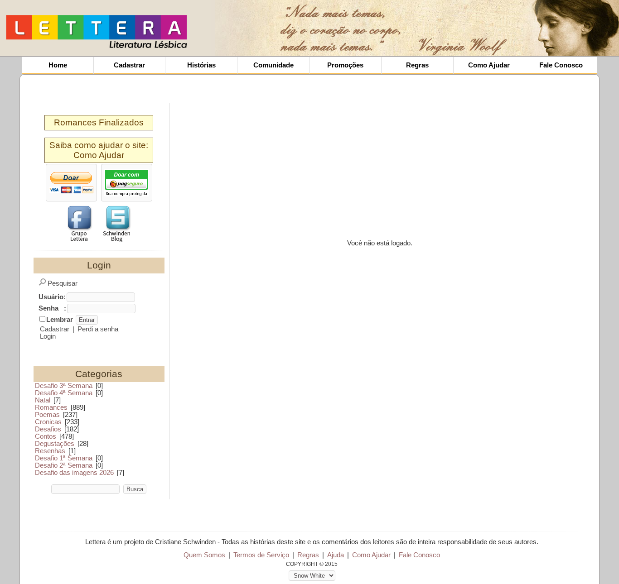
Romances (51, 407)
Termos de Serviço (261, 555)
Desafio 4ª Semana (63, 393)
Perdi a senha (97, 329)
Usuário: (52, 297)
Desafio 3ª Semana (63, 385)
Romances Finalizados (99, 122)
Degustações (54, 443)
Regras (417, 65)
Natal (42, 400)
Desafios (48, 429)
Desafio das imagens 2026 (74, 472)
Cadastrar (129, 65)
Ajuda (335, 555)
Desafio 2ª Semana (63, 465)
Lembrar (59, 319)
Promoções (345, 65)
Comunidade (273, 65)
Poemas (47, 414)
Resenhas (50, 451)
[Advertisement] (261, 27)
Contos (45, 436)
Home (57, 65)
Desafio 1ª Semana (63, 458)
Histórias (201, 65)
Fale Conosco (561, 65)
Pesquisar (62, 283)
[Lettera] (97, 47)
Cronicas (48, 422)
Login (48, 336)
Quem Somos (204, 555)
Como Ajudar (489, 65)
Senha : (52, 308)
